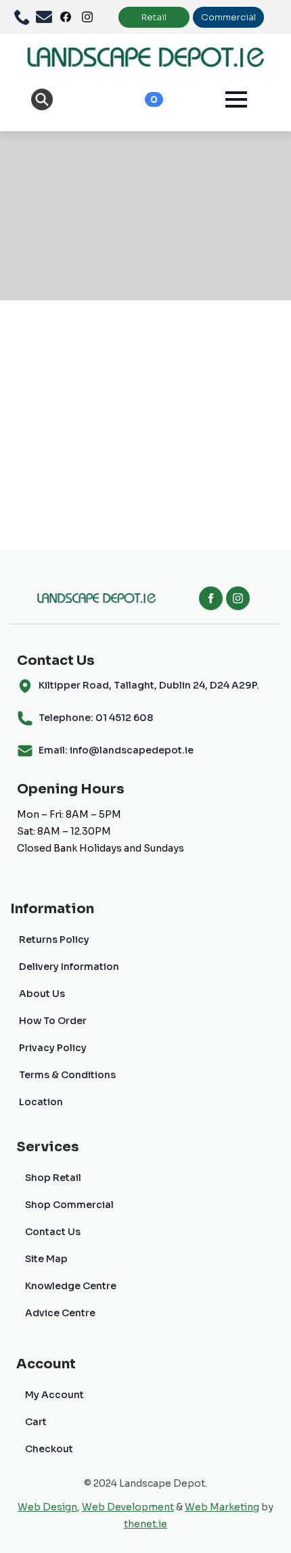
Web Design (47, 1507)
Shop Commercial (69, 1205)
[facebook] (211, 598)
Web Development (128, 1507)
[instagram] (238, 598)
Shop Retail (53, 1178)
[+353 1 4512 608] (25, 17)
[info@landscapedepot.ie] (47, 17)
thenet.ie (145, 1524)
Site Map (46, 1259)
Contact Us (53, 1232)
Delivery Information (69, 966)
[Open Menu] (236, 99)
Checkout (49, 1449)
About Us (42, 994)
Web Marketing (222, 1507)
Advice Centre (60, 1313)
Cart (36, 1422)
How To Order (53, 1021)
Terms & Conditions (67, 1075)
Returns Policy (54, 939)
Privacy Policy (53, 1048)
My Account (54, 1395)
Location (41, 1102)
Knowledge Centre (70, 1286)
